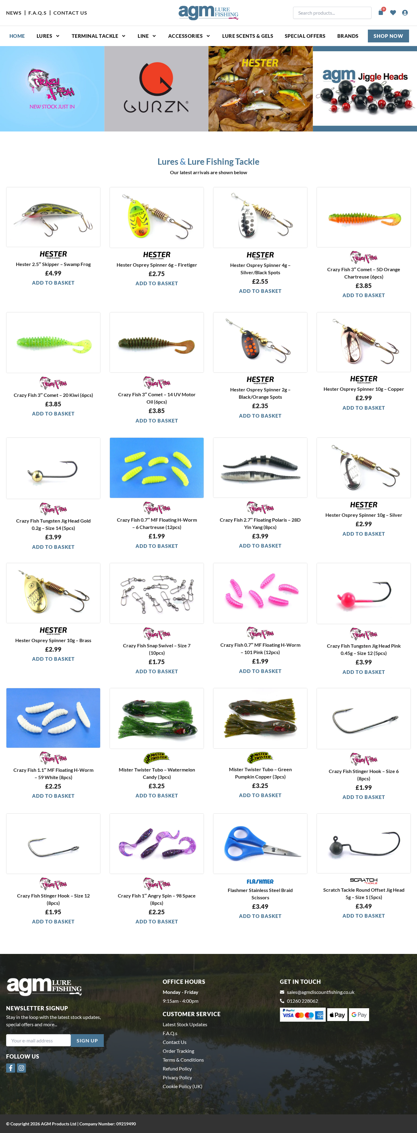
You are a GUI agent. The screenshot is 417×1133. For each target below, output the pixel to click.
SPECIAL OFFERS (305, 36)
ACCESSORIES (185, 36)
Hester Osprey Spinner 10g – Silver (363, 515)
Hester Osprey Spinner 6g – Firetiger (157, 265)
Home (17, 36)
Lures (45, 36)
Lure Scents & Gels (247, 36)
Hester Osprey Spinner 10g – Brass (53, 640)
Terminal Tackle (95, 36)
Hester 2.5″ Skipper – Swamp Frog (53, 264)
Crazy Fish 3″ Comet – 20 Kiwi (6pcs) (53, 395)
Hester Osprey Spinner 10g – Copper (364, 389)
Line (143, 36)
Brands (348, 36)
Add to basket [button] (53, 283)
